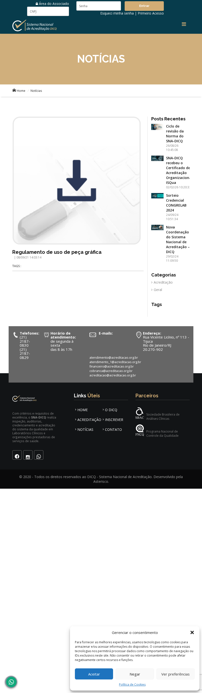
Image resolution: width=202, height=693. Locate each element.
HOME (82, 409)
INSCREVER (114, 419)
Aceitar (94, 674)
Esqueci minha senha (117, 13)
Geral (158, 289)
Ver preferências (175, 674)
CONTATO (113, 429)
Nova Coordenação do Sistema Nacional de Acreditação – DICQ (178, 239)
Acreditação (163, 282)
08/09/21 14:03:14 (29, 257)
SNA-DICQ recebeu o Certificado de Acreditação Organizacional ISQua (179, 170)
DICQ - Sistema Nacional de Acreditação (119, 476)
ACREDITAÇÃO (89, 419)
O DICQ (111, 409)
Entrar (144, 6)
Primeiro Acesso (151, 13)
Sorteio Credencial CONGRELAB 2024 (176, 202)
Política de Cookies (132, 684)
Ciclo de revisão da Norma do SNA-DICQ (175, 133)
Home (21, 91)
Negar (135, 674)
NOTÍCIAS (85, 429)
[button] (192, 632)
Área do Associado (53, 3)
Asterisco (100, 481)
